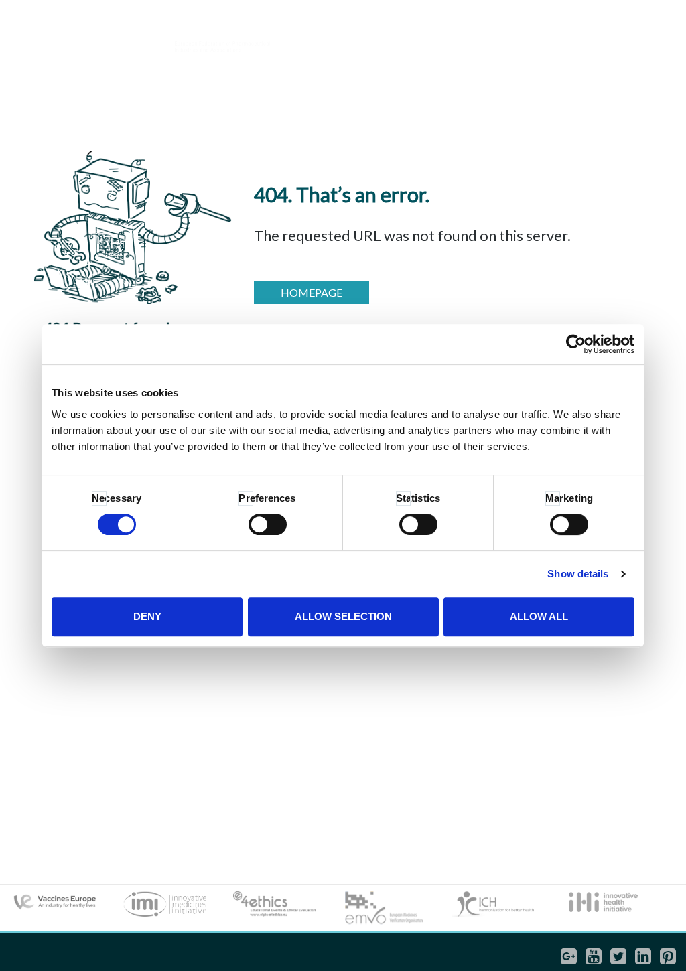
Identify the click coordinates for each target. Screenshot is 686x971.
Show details (577, 573)
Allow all (539, 616)
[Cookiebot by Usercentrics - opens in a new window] (575, 344)
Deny (147, 616)
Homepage (311, 292)
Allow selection (343, 616)
